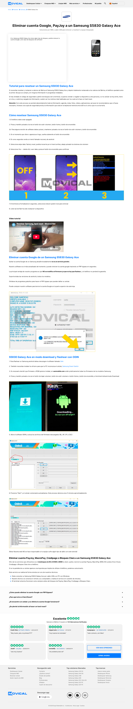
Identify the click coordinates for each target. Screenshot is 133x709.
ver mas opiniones (104, 648)
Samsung (22, 9)
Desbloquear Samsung (104, 675)
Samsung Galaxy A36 (74, 675)
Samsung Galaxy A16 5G (75, 671)
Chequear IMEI (49, 3)
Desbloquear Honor (104, 682)
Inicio (9, 9)
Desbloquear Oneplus (104, 680)
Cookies (82, 705)
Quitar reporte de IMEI (17, 678)
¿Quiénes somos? (44, 673)
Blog (40, 678)
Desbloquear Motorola (104, 678)
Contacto (42, 671)
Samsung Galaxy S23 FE (75, 682)
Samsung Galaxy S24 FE (75, 684)
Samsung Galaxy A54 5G (75, 673)
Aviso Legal (76, 705)
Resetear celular (15, 675)
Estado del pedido (44, 675)
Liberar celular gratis (104, 671)
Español (115, 3)
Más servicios (74, 3)
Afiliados (41, 682)
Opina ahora (104, 656)
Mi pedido (98, 3)
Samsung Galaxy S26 (74, 678)
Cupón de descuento (45, 684)
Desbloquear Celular (33, 3)
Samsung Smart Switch (70, 366)
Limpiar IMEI (62, 3)
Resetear (15, 9)
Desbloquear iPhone (104, 673)
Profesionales (87, 3)
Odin (61, 361)
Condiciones (68, 705)
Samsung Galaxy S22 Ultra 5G (77, 680)
